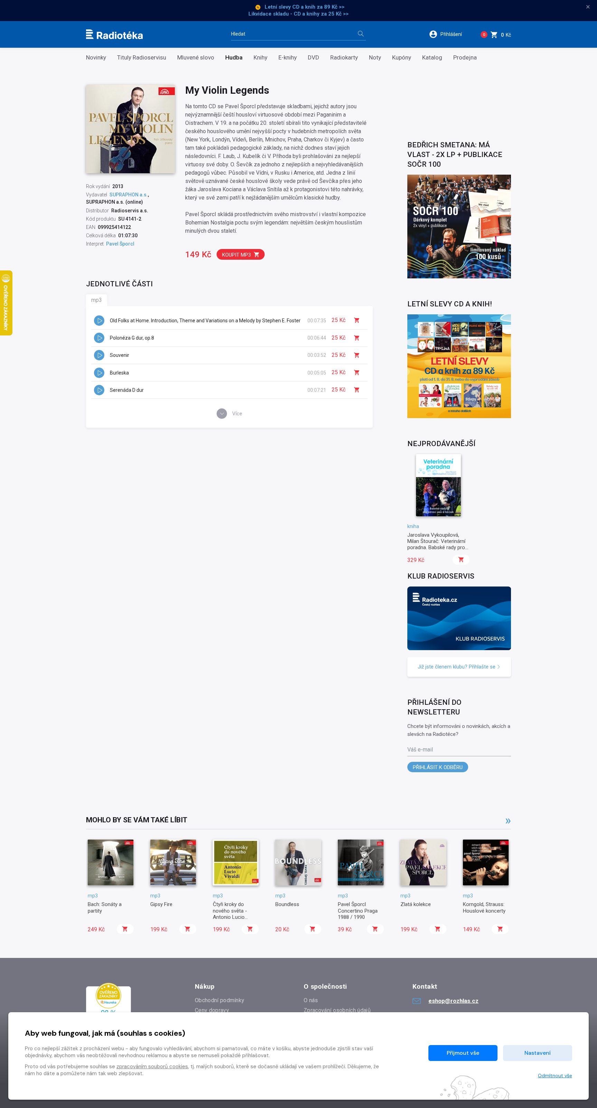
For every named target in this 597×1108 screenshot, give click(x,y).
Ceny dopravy (212, 1010)
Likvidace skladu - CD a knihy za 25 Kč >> (298, 14)
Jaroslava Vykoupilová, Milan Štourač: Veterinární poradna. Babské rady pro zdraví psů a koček (436, 544)
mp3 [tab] (96, 300)
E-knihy (287, 58)
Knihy (260, 58)
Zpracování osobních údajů (337, 1010)
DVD (313, 58)
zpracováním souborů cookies (152, 1066)
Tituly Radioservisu (141, 58)
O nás (311, 1000)
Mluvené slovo (195, 58)
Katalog (432, 58)
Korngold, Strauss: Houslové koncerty (484, 907)
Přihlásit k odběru (438, 767)
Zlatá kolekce (415, 904)
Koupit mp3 (236, 255)
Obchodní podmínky (219, 1000)
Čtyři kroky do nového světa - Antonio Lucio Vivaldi (230, 913)
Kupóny (401, 58)
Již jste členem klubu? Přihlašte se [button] (457, 667)
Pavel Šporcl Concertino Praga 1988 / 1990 (358, 910)
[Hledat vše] (361, 34)
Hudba (234, 58)
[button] (450, 34)
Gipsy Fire (161, 904)
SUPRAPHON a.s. (129, 194)
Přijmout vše (463, 1052)
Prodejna (465, 58)
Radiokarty (344, 58)
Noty (375, 58)
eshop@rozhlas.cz (453, 1000)
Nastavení (537, 1052)
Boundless (287, 904)
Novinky (96, 58)
